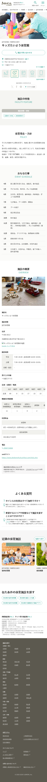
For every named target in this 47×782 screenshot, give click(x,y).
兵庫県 (16, 694)
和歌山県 (28, 698)
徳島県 (28, 707)
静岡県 (28, 685)
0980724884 (7, 448)
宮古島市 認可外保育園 (10, 603)
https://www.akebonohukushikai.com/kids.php (20, 457)
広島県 (5, 707)
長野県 (28, 678)
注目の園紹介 (6, 742)
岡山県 (28, 704)
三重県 (5, 688)
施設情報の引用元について (13, 467)
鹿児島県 (5, 724)
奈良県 (16, 698)
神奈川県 (17, 662)
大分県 (16, 721)
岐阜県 (16, 685)
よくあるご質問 (7, 755)
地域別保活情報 (7, 739)
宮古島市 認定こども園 (27, 598)
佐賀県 (16, 717)
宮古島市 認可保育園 (9, 598)
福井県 (5, 678)
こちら (8, 521)
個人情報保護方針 (8, 758)
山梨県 (16, 678)
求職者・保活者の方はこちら (11, 767)
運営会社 (26, 755)
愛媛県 (16, 711)
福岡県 (5, 717)
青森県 (16, 648)
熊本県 (5, 721)
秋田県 (16, 652)
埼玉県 (28, 662)
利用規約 (26, 751)
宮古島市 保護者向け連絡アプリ (31, 603)
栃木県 (28, 665)
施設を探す (6, 643)
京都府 (28, 694)
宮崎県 (28, 721)
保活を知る (6, 736)
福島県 (5, 655)
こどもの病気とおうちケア (31, 739)
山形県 (28, 652)
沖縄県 (16, 724)
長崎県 (28, 717)
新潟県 (5, 675)
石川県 (28, 675)
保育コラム (6, 732)
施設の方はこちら (29, 767)
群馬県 (5, 668)
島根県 (16, 704)
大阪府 (5, 694)
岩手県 (28, 648)
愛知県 (5, 685)
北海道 (5, 648)
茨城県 (16, 665)
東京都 (5, 662)
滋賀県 (5, 698)
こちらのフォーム (31, 469)
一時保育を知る (28, 736)
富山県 (16, 675)
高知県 (28, 711)
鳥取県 (5, 704)
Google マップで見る (8, 346)
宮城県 (5, 652)
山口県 (16, 707)
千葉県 (5, 665)
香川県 (5, 711)
